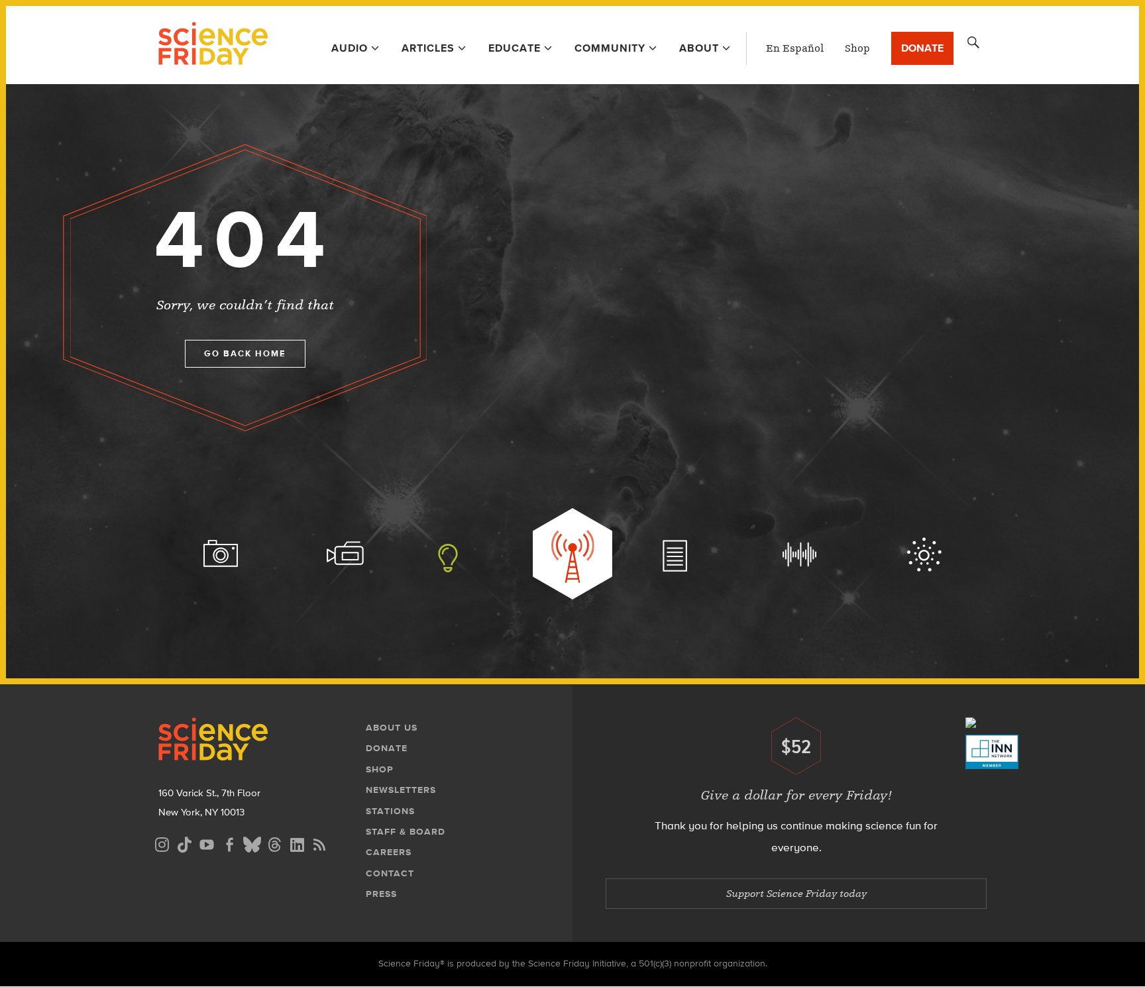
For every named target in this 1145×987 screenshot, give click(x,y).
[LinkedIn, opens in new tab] (297, 843)
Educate (514, 48)
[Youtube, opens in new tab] (207, 843)
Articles (428, 48)
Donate (922, 48)
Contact (390, 873)
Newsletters (401, 790)
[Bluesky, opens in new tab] (252, 843)
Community (609, 48)
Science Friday (213, 45)
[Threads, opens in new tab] (274, 843)
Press (381, 894)
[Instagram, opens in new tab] (162, 843)
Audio (349, 48)
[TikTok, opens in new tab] (184, 843)
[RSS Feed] (319, 843)
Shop (857, 48)
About (699, 48)
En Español (795, 48)
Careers (388, 852)
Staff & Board (405, 831)
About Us (391, 727)
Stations (390, 811)
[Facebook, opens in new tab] (229, 843)
